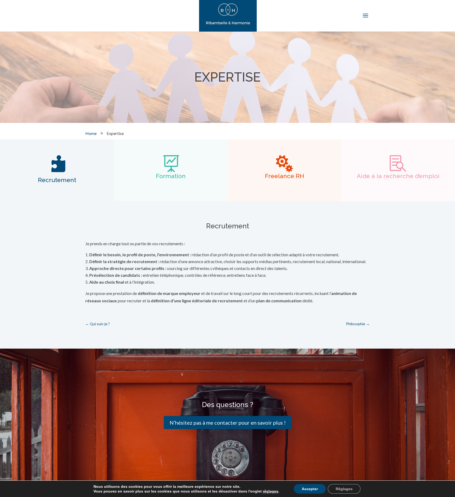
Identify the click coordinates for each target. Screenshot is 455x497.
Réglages (344, 489)
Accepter (310, 489)
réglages (270, 491)
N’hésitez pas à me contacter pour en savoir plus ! (228, 422)
